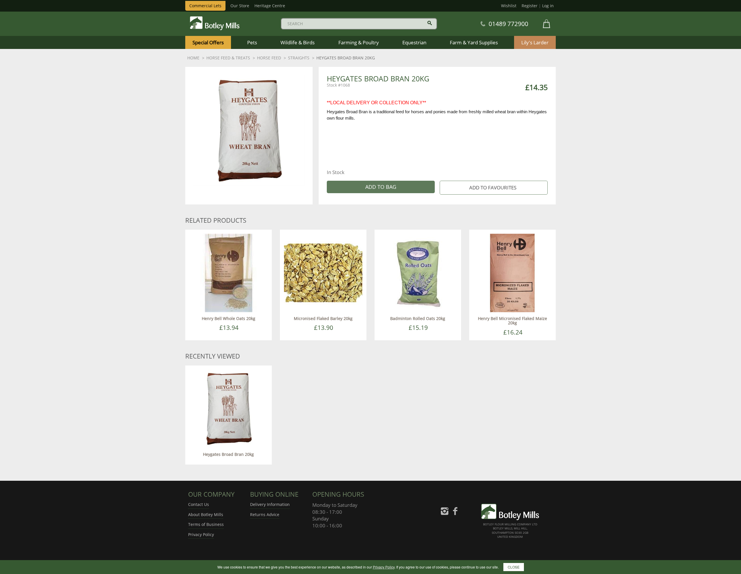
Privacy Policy (201, 534)
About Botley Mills (205, 514)
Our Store (239, 5)
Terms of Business (206, 524)
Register (530, 5)
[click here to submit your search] (430, 23)
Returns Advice (264, 514)
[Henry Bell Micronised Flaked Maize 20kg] (512, 272)
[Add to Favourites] (494, 188)
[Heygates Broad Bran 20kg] (228, 408)
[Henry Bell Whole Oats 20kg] (228, 272)
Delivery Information (270, 504)
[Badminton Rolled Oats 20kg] (418, 272)
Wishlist (508, 5)
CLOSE (514, 566)
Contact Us (198, 504)
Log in (548, 5)
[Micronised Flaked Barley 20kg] (323, 272)
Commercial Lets (205, 5)
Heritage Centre (269, 5)
